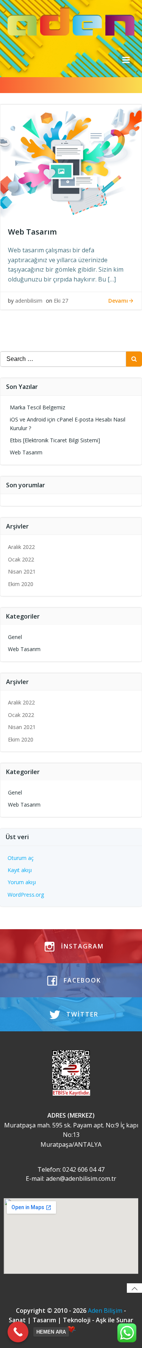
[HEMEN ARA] (18, 1332)
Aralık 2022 (21, 546)
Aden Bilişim (106, 1310)
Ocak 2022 (21, 559)
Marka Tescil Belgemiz (37, 407)
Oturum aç (21, 857)
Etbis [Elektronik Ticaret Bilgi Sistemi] (55, 440)
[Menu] (126, 60)
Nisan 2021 (22, 571)
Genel (15, 637)
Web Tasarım (26, 452)
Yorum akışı (22, 882)
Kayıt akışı (20, 870)
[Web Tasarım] (71, 161)
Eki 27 (61, 300)
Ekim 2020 (20, 584)
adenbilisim (28, 300)
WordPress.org (26, 894)
